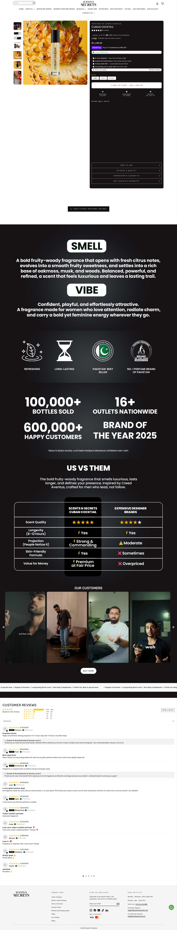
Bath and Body (116, 9)
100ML (112, 78)
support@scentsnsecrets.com (138, 910)
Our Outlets (152, 9)
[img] (14, 727)
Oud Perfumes (139, 9)
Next (173, 627)
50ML (95, 78)
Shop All (29, 9)
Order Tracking (57, 897)
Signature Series (44, 9)
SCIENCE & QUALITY (127, 170)
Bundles (80, 9)
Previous (4, 627)
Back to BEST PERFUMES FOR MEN (90, 209)
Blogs (53, 921)
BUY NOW (88, 671)
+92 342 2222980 (141, 904)
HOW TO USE (126, 165)
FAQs (53, 914)
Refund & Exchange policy (61, 910)
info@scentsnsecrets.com (136, 916)
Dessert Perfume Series (64, 9)
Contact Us (88, 13)
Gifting (128, 9)
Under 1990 (92, 9)
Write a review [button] (167, 710)
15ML (103, 78)
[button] (97, 30)
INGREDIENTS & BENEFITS (126, 176)
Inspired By (107, 24)
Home (21, 9)
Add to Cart (100, 155)
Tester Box (103, 9)
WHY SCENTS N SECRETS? (127, 181)
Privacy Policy (56, 907)
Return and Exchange (59, 900)
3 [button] (88, 876)
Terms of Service (57, 904)
